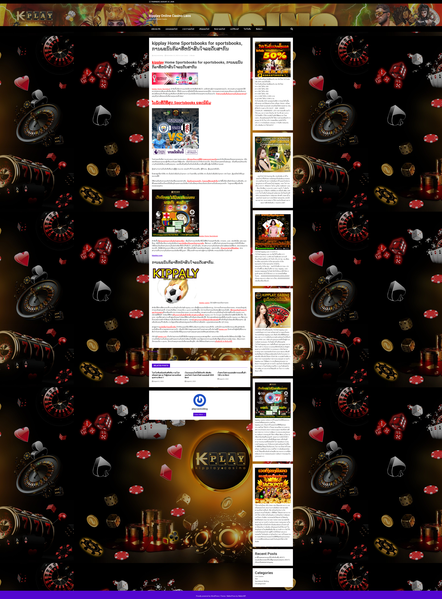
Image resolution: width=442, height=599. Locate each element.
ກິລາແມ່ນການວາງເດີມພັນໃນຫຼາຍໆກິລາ (171, 241)
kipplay (158, 62)
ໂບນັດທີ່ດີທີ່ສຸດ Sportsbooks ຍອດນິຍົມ (181, 102)
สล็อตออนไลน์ (204, 29)
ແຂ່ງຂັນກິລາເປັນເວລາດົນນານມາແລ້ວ (191, 243)
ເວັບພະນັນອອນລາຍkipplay (264, 562)
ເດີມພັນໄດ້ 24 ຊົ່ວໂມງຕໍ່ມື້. (223, 341)
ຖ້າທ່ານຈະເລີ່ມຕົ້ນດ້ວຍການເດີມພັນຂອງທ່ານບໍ (231, 94)
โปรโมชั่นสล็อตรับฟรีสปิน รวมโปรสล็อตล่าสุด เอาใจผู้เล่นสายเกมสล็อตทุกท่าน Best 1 (166, 375)
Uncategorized (260, 584)
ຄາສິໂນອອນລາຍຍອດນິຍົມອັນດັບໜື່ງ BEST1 (270, 557)
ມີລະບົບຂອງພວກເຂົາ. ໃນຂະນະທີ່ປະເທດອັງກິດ (202, 181)
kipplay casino (204, 303)
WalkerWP (242, 596)
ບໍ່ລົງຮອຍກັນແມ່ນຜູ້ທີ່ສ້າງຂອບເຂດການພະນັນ (202, 159)
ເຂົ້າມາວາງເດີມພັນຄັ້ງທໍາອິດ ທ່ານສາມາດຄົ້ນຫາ (188, 315)
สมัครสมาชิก (155, 29)
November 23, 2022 (172, 55)
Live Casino (184, 55)
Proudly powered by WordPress (208, 596)
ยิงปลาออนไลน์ (219, 29)
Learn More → (199, 414)
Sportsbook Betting (262, 581)
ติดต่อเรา (259, 29)
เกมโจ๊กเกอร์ (234, 29)
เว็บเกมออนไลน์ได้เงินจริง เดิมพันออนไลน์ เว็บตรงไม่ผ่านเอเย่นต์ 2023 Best (199, 375)
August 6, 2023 (191, 381)
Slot (256, 579)
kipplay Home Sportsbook (208, 236)
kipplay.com (157, 256)
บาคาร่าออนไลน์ (188, 29)
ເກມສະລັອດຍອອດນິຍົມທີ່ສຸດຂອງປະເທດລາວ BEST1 (272, 560)
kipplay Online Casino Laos (170, 16)
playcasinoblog (158, 55)
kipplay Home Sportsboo (161, 89)
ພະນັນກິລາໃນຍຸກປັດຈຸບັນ (167, 327)
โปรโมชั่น (247, 29)
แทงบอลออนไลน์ (171, 29)
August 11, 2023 (158, 381)
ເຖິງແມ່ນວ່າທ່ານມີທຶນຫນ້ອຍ (230, 248)
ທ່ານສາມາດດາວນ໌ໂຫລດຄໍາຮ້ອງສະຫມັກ (205, 320)
